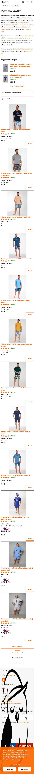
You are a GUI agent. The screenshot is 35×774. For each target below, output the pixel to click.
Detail (30, 144)
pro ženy (26, 51)
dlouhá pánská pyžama (20, 22)
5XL (21, 526)
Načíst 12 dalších (17, 646)
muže (30, 51)
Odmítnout (9, 769)
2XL (10, 138)
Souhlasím (24, 769)
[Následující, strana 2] (17, 652)
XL (6, 138)
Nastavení (17, 764)
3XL (14, 526)
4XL (17, 526)
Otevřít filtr (7, 99)
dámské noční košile (20, 49)
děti (2, 54)
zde (19, 760)
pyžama (29, 49)
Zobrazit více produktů (17, 86)
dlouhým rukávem (14, 38)
